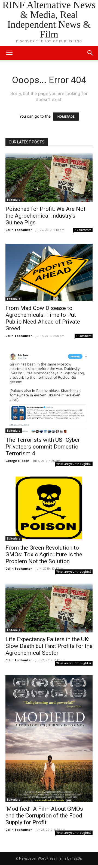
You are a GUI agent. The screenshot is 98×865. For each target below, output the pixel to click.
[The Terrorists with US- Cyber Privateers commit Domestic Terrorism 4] (49, 391)
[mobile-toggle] (9, 53)
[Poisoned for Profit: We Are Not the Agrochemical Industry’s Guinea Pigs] (49, 177)
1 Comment (83, 336)
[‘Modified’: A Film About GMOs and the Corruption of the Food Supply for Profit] (49, 738)
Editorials (13, 200)
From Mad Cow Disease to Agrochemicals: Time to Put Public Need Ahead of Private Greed (42, 318)
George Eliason (17, 461)
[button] (90, 53)
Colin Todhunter (18, 230)
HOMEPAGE (66, 116)
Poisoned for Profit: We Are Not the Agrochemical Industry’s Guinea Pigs (45, 216)
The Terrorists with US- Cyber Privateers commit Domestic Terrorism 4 (42, 447)
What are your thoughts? (73, 464)
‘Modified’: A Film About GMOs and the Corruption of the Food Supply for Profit (44, 816)
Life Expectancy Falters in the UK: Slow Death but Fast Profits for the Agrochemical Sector (49, 646)
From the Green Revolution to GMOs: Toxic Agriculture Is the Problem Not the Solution (43, 554)
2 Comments (82, 230)
